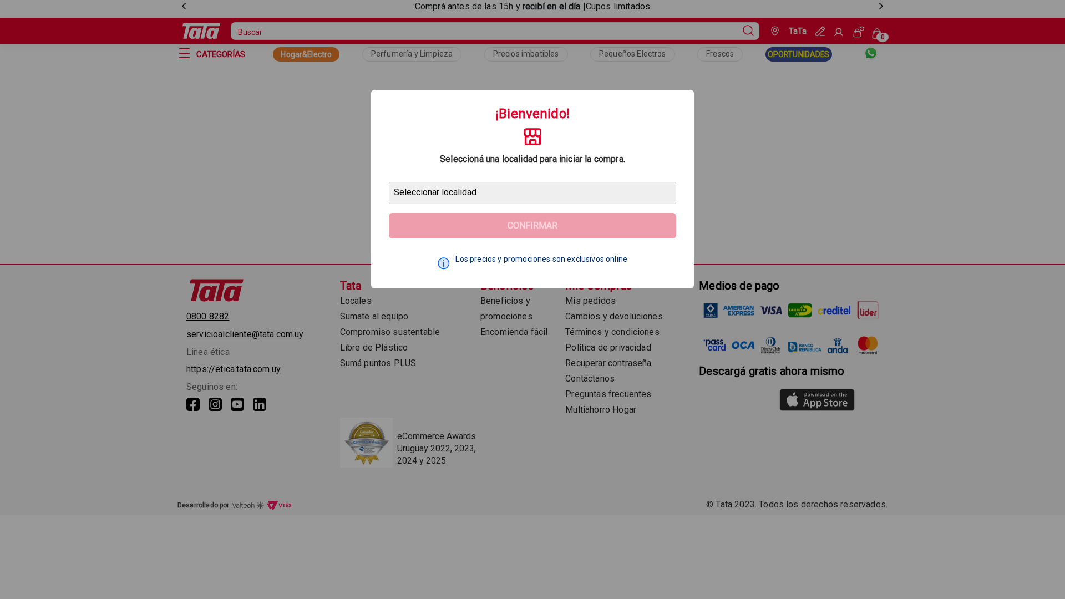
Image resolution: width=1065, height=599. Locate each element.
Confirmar (532, 225)
